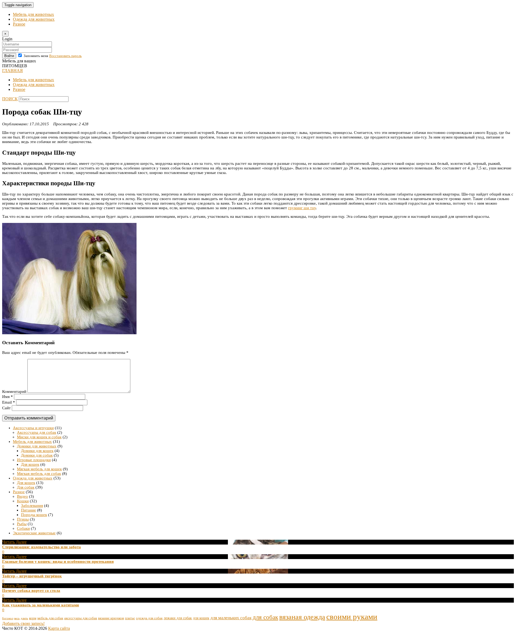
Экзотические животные (34, 533)
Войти (9, 56)
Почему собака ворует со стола (31, 590)
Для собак (25, 487)
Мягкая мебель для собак (39, 473)
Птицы (23, 519)
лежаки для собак (178, 618)
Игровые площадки (34, 460)
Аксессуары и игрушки (33, 428)
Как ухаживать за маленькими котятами (40, 605)
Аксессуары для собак (36, 432)
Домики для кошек (37, 451)
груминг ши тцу (302, 208)
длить (24, 618)
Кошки (23, 501)
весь (17, 618)
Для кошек (30, 464)
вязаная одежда (302, 617)
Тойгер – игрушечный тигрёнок (32, 576)
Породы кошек (34, 515)
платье (130, 618)
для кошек (201, 618)
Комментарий (14, 391)
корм (32, 618)
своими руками (351, 616)
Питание (28, 510)
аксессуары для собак (80, 618)
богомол (7, 618)
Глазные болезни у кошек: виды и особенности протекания (58, 561)
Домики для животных (36, 446)
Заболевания (32, 505)
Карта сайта (59, 628)
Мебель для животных (33, 14)
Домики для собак (37, 455)
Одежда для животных (34, 19)
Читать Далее (14, 542)
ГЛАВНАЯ (12, 70)
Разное (19, 24)
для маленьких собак (231, 617)
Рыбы (22, 524)
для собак (265, 617)
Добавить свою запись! (23, 623)
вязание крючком (111, 618)
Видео (22, 496)
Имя (7, 396)
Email (8, 402)
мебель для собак (50, 618)
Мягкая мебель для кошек (39, 469)
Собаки (23, 528)
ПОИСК (10, 99)
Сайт (6, 408)
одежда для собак (149, 618)
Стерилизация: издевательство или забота (41, 547)
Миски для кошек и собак (39, 437)
